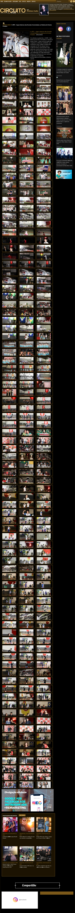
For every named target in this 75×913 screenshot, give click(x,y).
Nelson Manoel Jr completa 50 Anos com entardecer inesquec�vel (27, 837)
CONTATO (33, 1)
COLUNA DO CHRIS (8, 1)
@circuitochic (52, 10)
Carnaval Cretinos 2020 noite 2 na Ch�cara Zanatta (27, 866)
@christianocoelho (68, 9)
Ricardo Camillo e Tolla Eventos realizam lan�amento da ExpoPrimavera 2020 (9, 865)
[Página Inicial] (19, 16)
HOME (2, 1)
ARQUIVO (29, 1)
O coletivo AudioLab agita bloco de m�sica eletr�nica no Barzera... (43, 866)
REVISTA (24, 1)
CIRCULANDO (15, 1)
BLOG (20, 1)
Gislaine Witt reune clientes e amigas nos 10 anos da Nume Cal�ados (44, 837)
